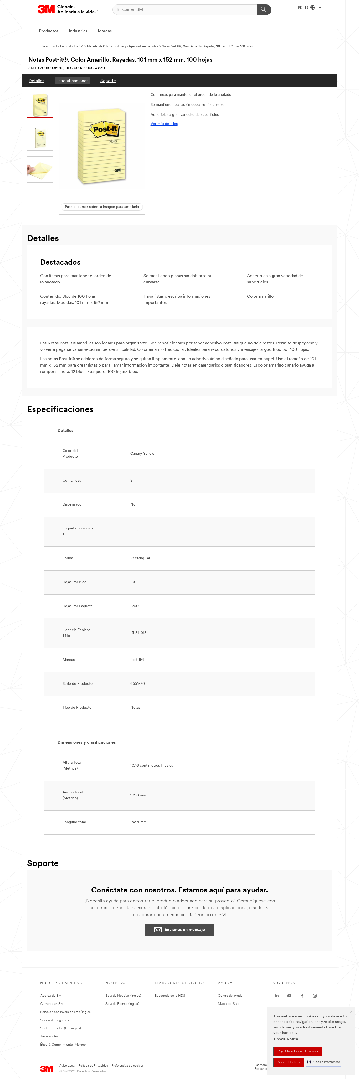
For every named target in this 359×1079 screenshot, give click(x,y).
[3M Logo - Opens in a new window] (68, 9)
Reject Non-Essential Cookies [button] (298, 1051)
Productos (48, 31)
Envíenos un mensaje (185, 930)
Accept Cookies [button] (289, 1062)
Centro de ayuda (230, 995)
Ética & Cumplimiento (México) (63, 1044)
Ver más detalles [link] (164, 124)
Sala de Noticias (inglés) (123, 995)
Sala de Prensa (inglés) (122, 1004)
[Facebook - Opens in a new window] (302, 996)
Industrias (78, 31)
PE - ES (303, 7)
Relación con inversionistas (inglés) (66, 1012)
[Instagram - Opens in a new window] (315, 996)
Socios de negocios (54, 1020)
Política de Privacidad (93, 1065)
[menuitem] (36, 80)
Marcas (105, 31)
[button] (323, 1062)
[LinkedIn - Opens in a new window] (277, 996)
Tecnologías (49, 1036)
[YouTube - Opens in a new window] (289, 996)
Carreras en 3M (52, 1004)
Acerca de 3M (50, 995)
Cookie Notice (286, 1039)
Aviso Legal (67, 1065)
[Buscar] (264, 9)
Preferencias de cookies (127, 1065)
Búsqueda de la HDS (170, 995)
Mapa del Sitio (228, 1004)
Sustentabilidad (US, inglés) (60, 1028)
